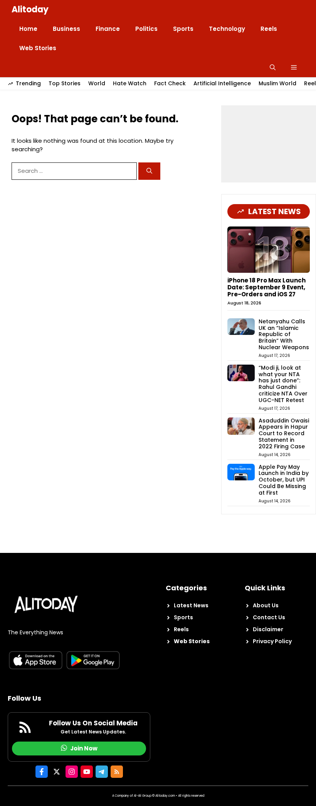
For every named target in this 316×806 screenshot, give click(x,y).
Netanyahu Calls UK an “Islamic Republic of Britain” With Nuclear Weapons (284, 334)
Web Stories (37, 48)
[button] (272, 67)
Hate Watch (129, 83)
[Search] (149, 171)
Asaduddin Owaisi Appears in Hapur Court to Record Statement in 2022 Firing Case (284, 433)
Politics (146, 29)
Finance (108, 29)
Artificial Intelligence (222, 83)
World (96, 83)
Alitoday (30, 9)
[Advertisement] (268, 143)
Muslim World (277, 83)
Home (28, 29)
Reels (269, 29)
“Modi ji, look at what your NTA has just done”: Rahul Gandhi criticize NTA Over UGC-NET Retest (283, 384)
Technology (227, 29)
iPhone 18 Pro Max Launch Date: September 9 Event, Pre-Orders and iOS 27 (266, 287)
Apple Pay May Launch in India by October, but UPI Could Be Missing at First (284, 480)
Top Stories (65, 83)
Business (66, 29)
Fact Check (170, 83)
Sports (183, 29)
